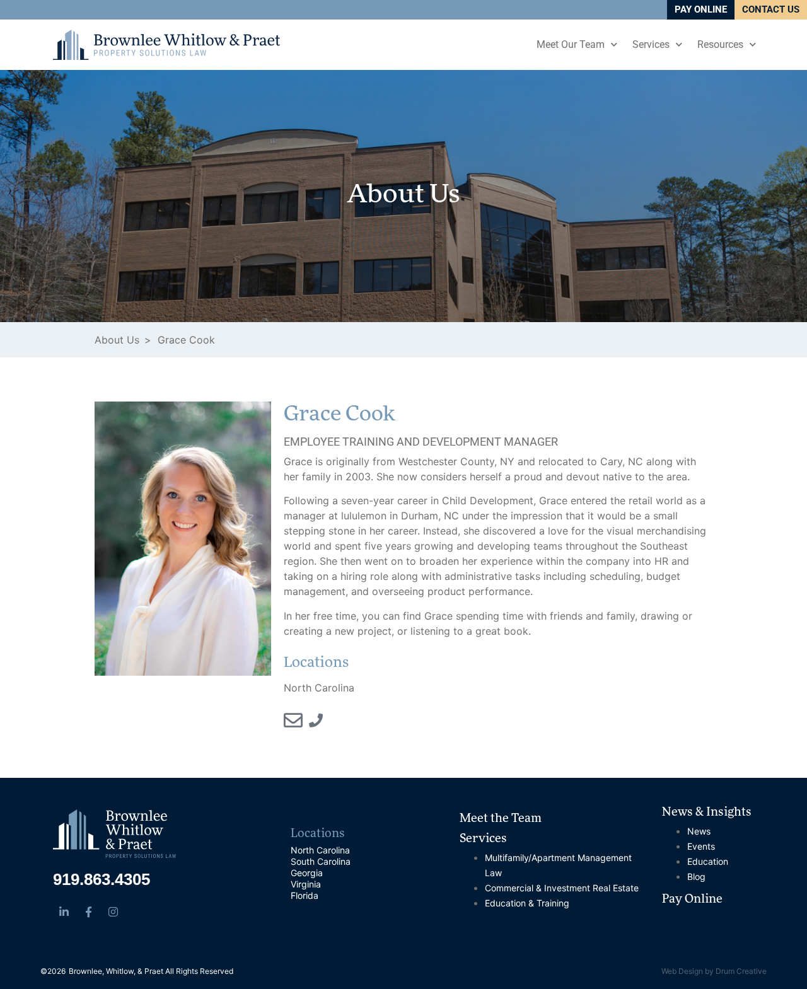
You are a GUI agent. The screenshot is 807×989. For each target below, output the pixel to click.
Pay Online (692, 900)
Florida (304, 895)
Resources (720, 44)
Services (651, 44)
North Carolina (320, 850)
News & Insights (707, 813)
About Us (403, 196)
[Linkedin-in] (63, 911)
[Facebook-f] (88, 911)
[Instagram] (113, 911)
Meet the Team (501, 819)
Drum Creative (741, 971)
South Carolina (321, 861)
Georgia (307, 872)
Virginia (306, 884)
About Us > (123, 339)
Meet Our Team (571, 44)
